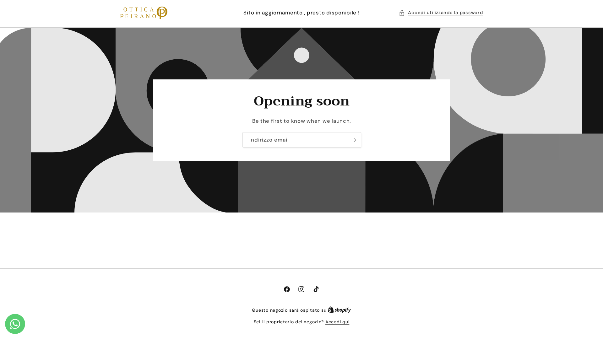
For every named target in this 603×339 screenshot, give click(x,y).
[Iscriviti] (353, 140)
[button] (441, 13)
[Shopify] (339, 310)
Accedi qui (337, 322)
